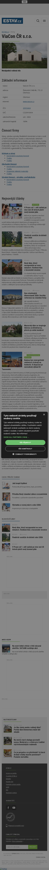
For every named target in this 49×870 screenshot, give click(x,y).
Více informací (22, 433)
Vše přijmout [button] (25, 442)
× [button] (44, 415)
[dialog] (24, 435)
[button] (24, 437)
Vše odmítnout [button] (25, 448)
